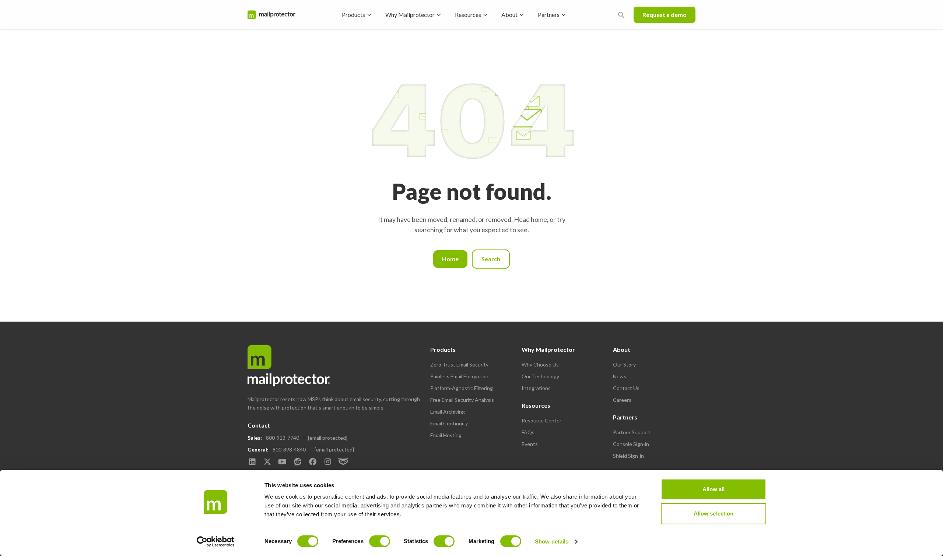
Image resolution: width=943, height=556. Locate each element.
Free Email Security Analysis (462, 400)
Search (490, 258)
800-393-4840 (289, 449)
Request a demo (664, 14)
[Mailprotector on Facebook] (312, 462)
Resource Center (541, 420)
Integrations (536, 388)
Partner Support (632, 432)
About (509, 14)
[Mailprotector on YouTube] (282, 462)
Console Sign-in (631, 444)
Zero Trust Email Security (459, 364)
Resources (468, 14)
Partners (549, 14)
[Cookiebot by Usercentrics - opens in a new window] (215, 541)
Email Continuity (449, 423)
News (619, 376)
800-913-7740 (282, 438)
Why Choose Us (540, 364)
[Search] (621, 15)
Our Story (624, 364)
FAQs (528, 432)
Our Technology (540, 376)
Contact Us (626, 388)
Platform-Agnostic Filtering (461, 388)
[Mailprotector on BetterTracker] (342, 462)
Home (450, 258)
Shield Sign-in (628, 456)
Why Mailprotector (410, 14)
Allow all (713, 489)
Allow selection (714, 513)
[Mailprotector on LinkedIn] (252, 462)
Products (353, 14)
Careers (622, 400)
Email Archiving (447, 411)
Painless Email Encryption (459, 376)
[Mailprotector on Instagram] (327, 462)
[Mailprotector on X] (267, 462)
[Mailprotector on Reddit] (297, 462)
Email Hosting (446, 435)
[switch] (379, 541)
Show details (551, 541)
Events (530, 444)
